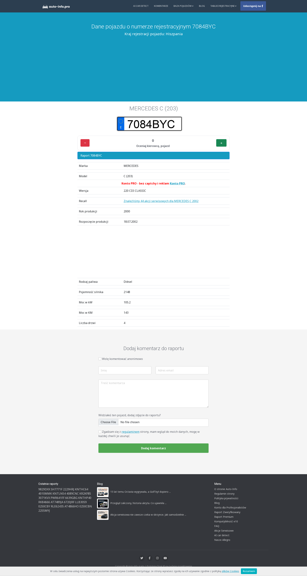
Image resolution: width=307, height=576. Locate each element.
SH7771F (56, 489)
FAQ (216, 526)
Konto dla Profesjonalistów (230, 507)
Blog (202, 5)
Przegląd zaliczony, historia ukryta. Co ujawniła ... (138, 503)
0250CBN (85, 506)
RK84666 (44, 502)
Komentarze (161, 5)
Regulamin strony (224, 493)
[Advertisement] (153, 64)
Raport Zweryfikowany (227, 512)
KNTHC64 (81, 489)
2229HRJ (68, 489)
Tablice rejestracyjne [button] (222, 5)
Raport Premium (223, 516)
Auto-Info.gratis (136, 566)
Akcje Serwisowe (224, 530)
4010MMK (45, 493)
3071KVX (44, 498)
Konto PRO (177, 183)
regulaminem (130, 432)
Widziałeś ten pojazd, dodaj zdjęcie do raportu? (129, 415)
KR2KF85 (85, 493)
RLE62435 (57, 506)
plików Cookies (230, 571)
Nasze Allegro (222, 540)
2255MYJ (44, 511)
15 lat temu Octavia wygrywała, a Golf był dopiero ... (140, 491)
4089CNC (72, 493)
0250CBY (44, 506)
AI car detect (221, 535)
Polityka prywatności (226, 498)
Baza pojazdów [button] (183, 5)
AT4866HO (71, 506)
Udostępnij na (252, 6)
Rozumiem (249, 571)
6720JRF (69, 502)
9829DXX (44, 489)
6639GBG (71, 498)
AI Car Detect (141, 5)
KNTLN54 (59, 493)
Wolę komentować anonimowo (122, 359)
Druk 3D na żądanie (167, 566)
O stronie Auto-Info (225, 489)
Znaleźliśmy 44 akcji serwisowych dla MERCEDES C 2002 (161, 201)
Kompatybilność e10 (226, 521)
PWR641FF (57, 498)
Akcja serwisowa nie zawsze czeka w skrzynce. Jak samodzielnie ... (148, 514)
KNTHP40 (84, 498)
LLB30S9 (81, 502)
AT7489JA (57, 502)
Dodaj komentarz (153, 448)
